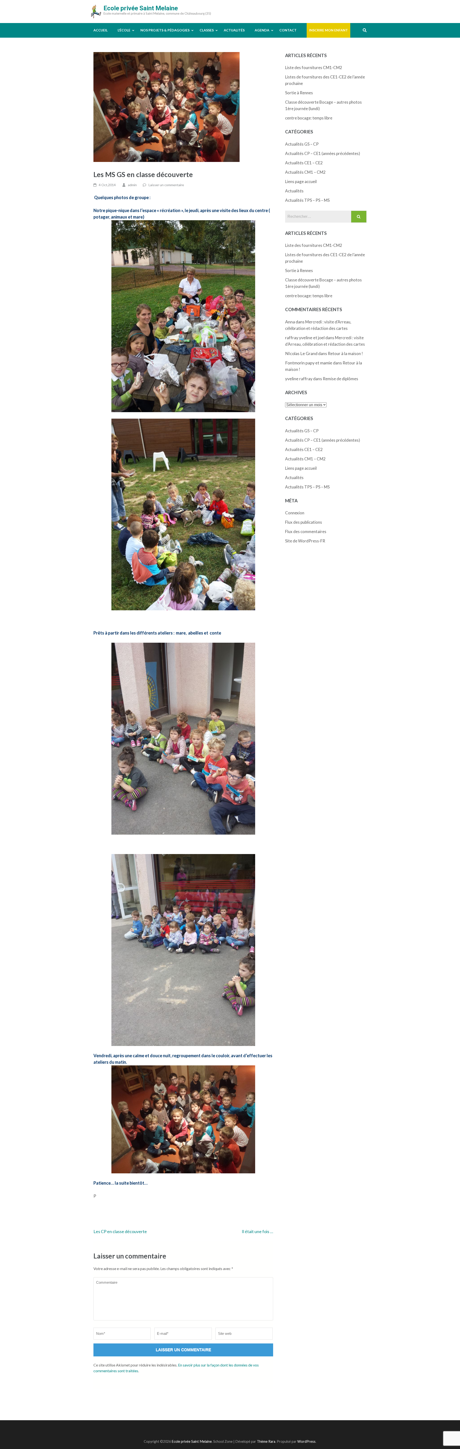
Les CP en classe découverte (120, 1231)
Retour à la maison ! (345, 353)
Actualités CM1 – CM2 (305, 172)
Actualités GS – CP (302, 144)
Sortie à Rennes (299, 92)
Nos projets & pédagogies (165, 30)
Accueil (100, 30)
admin (132, 185)
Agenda (262, 30)
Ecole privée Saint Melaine (141, 8)
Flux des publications (303, 522)
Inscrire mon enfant (328, 30)
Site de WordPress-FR (305, 540)
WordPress (306, 1441)
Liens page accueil (301, 181)
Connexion (294, 512)
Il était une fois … (257, 1231)
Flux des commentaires (305, 531)
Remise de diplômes (340, 378)
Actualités (234, 30)
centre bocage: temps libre (308, 117)
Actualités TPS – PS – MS (307, 200)
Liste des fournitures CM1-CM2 (313, 67)
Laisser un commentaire (166, 185)
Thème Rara (266, 1441)
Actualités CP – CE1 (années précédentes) (322, 153)
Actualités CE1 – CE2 (304, 162)
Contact (288, 30)
